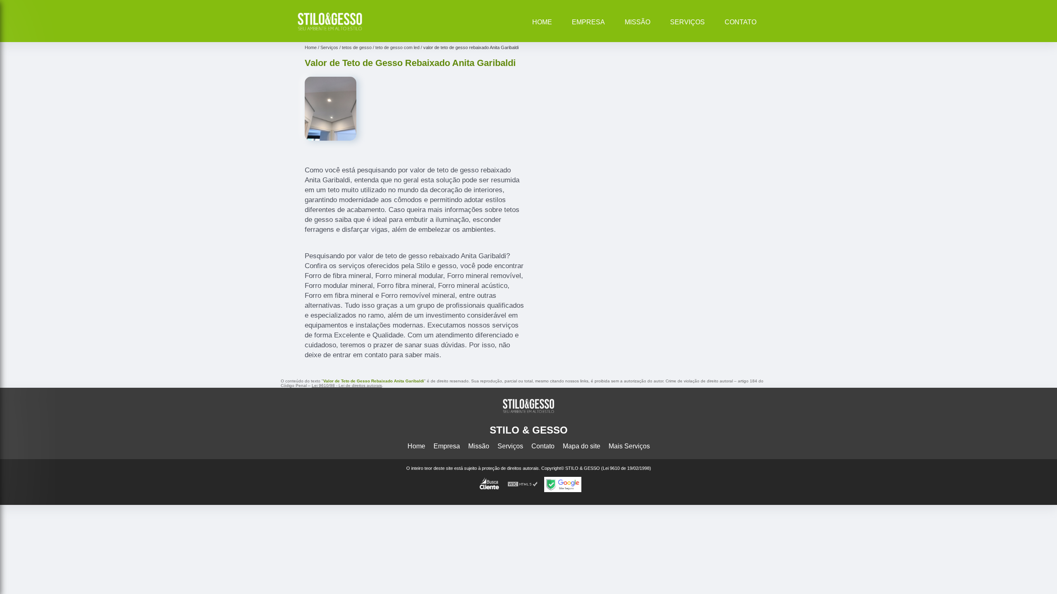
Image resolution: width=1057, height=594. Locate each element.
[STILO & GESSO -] (330, 31)
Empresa (588, 22)
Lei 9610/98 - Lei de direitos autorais (347, 385)
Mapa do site (581, 446)
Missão (637, 22)
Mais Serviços (629, 446)
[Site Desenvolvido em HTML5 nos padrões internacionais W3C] (522, 484)
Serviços (687, 22)
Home (542, 22)
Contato (740, 22)
